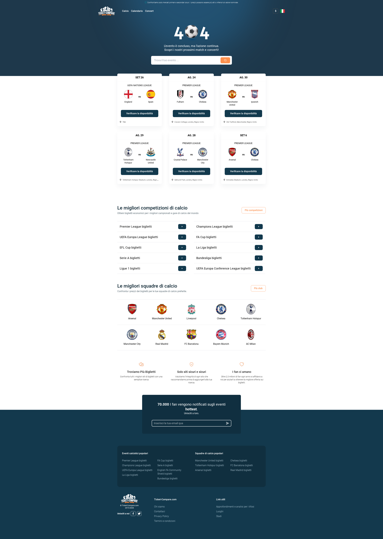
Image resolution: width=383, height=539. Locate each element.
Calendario (137, 11)
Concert (149, 11)
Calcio (125, 11)
